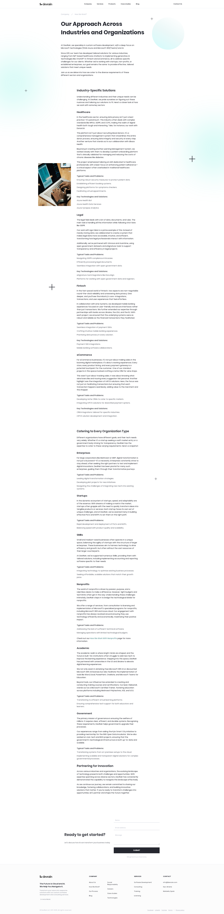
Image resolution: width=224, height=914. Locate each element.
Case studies (126, 4)
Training (137, 891)
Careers (110, 889)
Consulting (138, 887)
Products (112, 4)
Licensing (137, 896)
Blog (137, 4)
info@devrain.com (170, 882)
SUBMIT (136, 850)
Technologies (112, 898)
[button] (45, 899)
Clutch (170, 910)
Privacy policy (180, 910)
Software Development (143, 882)
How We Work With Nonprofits (103, 638)
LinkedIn (157, 910)
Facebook (150, 910)
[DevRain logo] (46, 4)
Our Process (93, 891)
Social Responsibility (112, 883)
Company (88, 4)
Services (100, 4)
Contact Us (177, 4)
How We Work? (94, 887)
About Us (92, 882)
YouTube (164, 910)
